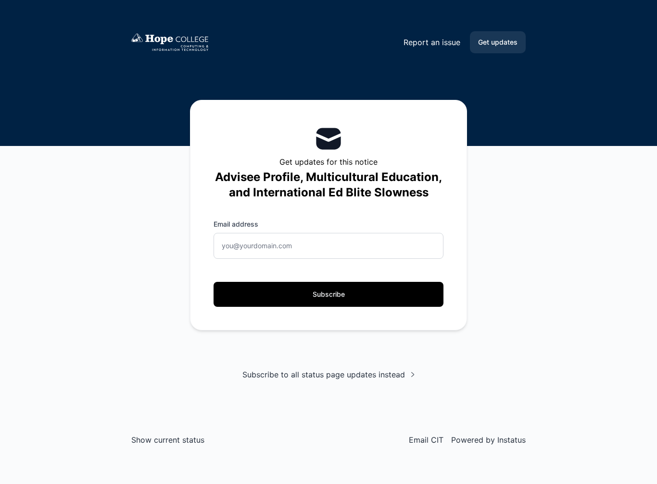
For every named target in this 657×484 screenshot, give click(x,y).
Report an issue (432, 42)
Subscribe (329, 294)
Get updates (498, 42)
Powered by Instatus (488, 440)
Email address (236, 224)
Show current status (167, 440)
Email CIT (426, 440)
